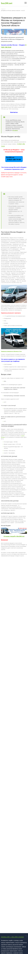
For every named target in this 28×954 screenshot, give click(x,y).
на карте (15, 130)
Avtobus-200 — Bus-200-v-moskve (12, 937)
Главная (3, 9)
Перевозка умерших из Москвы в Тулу (11, 351)
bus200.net (6, 3)
